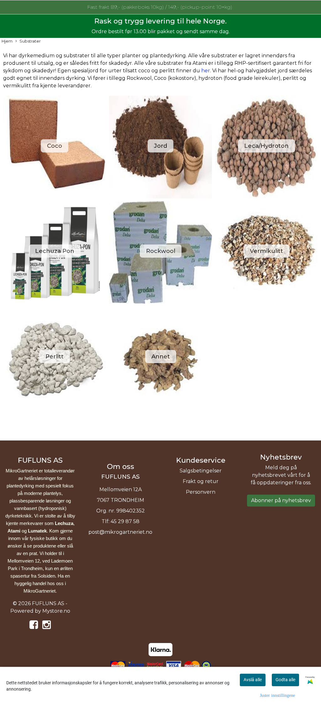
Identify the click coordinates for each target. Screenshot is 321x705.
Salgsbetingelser (201, 471)
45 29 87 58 (125, 521)
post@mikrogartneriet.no (120, 532)
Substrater (30, 41)
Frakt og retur (200, 481)
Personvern (200, 492)
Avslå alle (253, 679)
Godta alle (285, 679)
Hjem (7, 41)
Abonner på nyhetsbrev (281, 500)
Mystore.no (56, 611)
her (205, 71)
